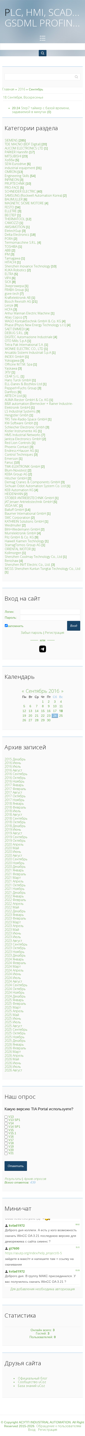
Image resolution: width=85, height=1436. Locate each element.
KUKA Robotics (15, 270)
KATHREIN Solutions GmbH (24, 521)
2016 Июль (13, 766)
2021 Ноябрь (14, 889)
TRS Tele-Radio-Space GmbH (26, 419)
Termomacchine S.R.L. (20, 242)
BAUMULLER (14, 199)
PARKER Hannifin (16, 152)
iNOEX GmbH (14, 356)
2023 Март (13, 922)
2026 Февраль (15, 1048)
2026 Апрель (14, 1055)
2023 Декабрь (15, 955)
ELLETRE (11, 211)
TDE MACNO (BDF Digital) (23, 144)
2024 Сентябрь (16, 985)
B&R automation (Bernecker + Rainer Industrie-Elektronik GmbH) (39, 405)
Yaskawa (11, 368)
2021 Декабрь (15, 892)
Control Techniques (19, 454)
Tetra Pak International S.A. (24, 344)
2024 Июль (13, 978)
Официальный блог (32, 1378)
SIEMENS (11, 140)
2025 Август (13, 1026)
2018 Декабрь (15, 826)
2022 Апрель (14, 903)
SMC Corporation (17, 517)
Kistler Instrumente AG (21, 431)
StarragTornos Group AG (23, 545)
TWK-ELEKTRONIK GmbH (22, 466)
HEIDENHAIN (14, 494)
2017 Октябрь (15, 796)
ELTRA (9, 274)
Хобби (10, 160)
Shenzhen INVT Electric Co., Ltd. (27, 564)
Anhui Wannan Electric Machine (27, 313)
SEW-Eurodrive (15, 164)
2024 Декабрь (15, 996)
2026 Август (13, 1070)
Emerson (11, 458)
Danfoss (11, 392)
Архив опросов (35, 1179)
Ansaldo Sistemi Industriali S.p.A (28, 352)
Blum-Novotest (16, 470)
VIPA (8, 278)
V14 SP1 (14, 1126)
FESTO (9, 207)
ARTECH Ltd (13, 396)
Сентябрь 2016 (42, 691)
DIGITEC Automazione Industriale (29, 337)
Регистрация (54, 632)
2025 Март (13, 1007)
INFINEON (12, 179)
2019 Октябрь (15, 840)
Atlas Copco (13, 317)
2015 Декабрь (15, 759)
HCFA (8, 309)
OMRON (11, 172)
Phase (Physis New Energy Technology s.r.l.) (35, 325)
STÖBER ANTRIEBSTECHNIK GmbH (29, 498)
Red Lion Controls (18, 443)
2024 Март (13, 966)
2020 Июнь (13, 851)
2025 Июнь (13, 1018)
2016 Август (13, 770)
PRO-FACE (12, 187)
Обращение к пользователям (58, 1426)
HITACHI (10, 262)
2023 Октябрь (15, 948)
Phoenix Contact (17, 447)
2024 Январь (14, 959)
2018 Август (13, 814)
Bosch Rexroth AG (18, 301)
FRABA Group (14, 290)
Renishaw (11, 561)
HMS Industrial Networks (23, 435)
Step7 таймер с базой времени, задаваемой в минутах (41, 110)
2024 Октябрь (15, 989)
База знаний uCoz (31, 1386)
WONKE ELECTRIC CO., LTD (24, 349)
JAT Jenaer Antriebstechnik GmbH (29, 502)
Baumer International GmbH (25, 513)
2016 (21, 89)
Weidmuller (13, 525)
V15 (11, 1130)
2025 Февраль (15, 1003)
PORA (9, 238)
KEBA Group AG (16, 474)
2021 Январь (14, 870)
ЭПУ (8, 372)
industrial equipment (20, 168)
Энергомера (14, 286)
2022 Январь (14, 896)
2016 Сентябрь (16, 774)
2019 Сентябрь (16, 837)
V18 (11, 1143)
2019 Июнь (13, 829)
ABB (8, 250)
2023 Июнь (13, 933)
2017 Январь (14, 785)
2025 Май (12, 1015)
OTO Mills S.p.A (16, 341)
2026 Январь (14, 1044)
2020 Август (13, 855)
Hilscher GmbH (16, 478)
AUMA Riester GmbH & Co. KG (27, 400)
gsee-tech (12, 293)
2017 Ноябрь (14, 800)
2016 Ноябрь (14, 781)
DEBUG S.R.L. (14, 333)
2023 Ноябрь (14, 952)
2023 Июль (13, 937)
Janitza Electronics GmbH (23, 439)
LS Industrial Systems (20, 411)
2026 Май (12, 1059)
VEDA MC (11, 505)
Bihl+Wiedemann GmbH (22, 529)
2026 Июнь (13, 1063)
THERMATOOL (15, 219)
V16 (11, 1136)
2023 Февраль (15, 918)
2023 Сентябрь (16, 944)
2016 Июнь (13, 763)
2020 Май (12, 848)
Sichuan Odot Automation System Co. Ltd (35, 486)
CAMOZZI (12, 223)
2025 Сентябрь (16, 1029)
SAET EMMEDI (15, 329)
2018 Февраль (15, 807)
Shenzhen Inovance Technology (27, 266)
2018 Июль (13, 811)
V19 (11, 1146)
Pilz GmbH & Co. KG (19, 537)
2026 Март (13, 1051)
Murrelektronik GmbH (20, 533)
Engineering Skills (17, 176)
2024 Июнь (13, 974)
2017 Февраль (15, 789)
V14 (11, 1123)
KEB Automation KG (19, 490)
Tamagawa (12, 258)
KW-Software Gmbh (19, 423)
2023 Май (12, 929)
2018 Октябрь (15, 822)
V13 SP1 (14, 1120)
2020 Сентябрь (16, 859)
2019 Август (13, 833)
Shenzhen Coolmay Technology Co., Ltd (33, 556)
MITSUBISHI (13, 156)
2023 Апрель (14, 926)
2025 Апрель (14, 1011)
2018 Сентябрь (16, 818)
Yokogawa (12, 360)
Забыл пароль (31, 632)
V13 (11, 1116)
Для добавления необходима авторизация (42, 1289)
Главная (8, 89)
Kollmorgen (13, 553)
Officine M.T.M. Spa (18, 364)
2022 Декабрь (15, 911)
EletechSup (13, 231)
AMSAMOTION (15, 227)
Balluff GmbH (14, 509)
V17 (11, 1140)
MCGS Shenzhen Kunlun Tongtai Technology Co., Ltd (42, 568)
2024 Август (13, 981)
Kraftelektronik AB (18, 297)
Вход (31, 1429)
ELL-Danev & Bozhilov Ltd (23, 384)
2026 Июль (13, 1066)
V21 (11, 1153)
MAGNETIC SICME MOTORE (24, 203)
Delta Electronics (17, 234)
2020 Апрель (14, 844)
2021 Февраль (15, 874)
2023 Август (13, 940)
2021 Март (13, 877)
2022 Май (12, 907)
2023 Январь (14, 915)
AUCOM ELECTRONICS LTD (24, 148)
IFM (7, 254)
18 (61, 711)
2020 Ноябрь (14, 863)
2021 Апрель (14, 881)
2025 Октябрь (15, 1033)
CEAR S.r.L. (12, 376)
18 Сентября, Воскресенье (23, 97)
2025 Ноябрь (14, 1037)
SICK (8, 282)
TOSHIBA (11, 246)
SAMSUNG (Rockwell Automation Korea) (33, 195)
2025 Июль (13, 1022)
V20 (11, 1150)
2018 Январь (14, 803)
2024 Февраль (15, 963)
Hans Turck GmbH (18, 380)
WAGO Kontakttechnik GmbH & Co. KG (33, 321)
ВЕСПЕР (10, 215)
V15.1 (12, 1133)
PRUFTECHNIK (15, 183)
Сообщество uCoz (32, 1382)
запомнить (15, 626)
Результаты (13, 1179)
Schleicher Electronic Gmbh (25, 427)
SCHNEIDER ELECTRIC (20, 191)
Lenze (9, 305)
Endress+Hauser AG (19, 450)
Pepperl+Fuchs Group (21, 388)
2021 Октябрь (15, 885)
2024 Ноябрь (14, 992)
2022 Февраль (15, 900)
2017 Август (13, 792)
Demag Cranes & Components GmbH (32, 482)
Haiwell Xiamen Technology (24, 541)
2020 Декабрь (15, 866)
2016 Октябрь (15, 778)
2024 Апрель (14, 970)
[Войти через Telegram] (42, 649)
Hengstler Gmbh (17, 415)
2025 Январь (14, 1000)
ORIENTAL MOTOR (18, 549)
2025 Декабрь (15, 1040)
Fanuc (9, 462)
